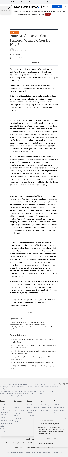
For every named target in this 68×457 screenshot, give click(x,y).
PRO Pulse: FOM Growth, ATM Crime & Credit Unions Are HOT (32, 367)
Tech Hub (3, 429)
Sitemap (16, 421)
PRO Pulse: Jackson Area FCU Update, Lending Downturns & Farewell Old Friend (34, 346)
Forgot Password (59, 410)
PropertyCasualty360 (19, 443)
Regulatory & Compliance (4, 413)
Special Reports (5, 432)
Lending (2, 417)
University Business (47, 447)
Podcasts (27, 1)
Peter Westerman (21, 50)
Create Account (59, 407)
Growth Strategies (6, 410)
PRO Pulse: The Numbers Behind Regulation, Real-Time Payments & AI (32, 358)
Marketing (3, 426)
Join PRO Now (57, 6)
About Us (30, 405)
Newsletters (46, 6)
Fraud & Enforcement (6, 423)
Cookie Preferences (56, 452)
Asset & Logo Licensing (31, 411)
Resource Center (52, 1)
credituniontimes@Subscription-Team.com (14, 396)
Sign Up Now (51, 438)
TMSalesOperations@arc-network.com (22, 327)
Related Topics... (33, 312)
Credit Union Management (4, 406)
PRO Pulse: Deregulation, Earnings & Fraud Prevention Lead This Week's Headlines (33, 352)
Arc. (17, 452)
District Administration (32, 447)
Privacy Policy (45, 410)
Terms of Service (46, 407)
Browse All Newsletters (45, 443)
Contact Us (30, 415)
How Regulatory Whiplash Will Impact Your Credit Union (33, 363)
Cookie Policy (45, 405)
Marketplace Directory (17, 1)
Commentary (14, 32)
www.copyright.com (16, 324)
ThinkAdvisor (9, 443)
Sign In (56, 404)
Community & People (6, 420)
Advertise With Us (33, 407)
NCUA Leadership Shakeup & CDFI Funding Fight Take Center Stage (32, 340)
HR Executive (19, 447)
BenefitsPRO (28, 443)
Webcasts (43, 1)
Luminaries (35, 1)
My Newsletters (59, 413)
